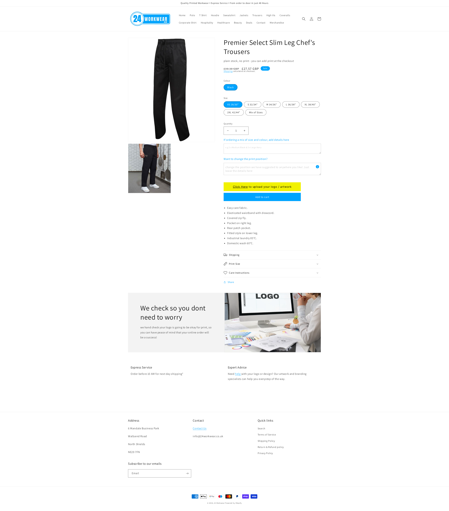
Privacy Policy (265, 453)
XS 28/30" (233, 104)
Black (230, 87)
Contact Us (199, 428)
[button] (304, 19)
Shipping (228, 71)
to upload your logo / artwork (262, 186)
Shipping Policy (266, 440)
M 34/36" (271, 104)
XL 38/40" (310, 104)
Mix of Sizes (256, 112)
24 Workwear (219, 503)
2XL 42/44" (233, 112)
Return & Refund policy (271, 447)
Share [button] (231, 282)
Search (261, 428)
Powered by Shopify (233, 503)
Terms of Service (267, 434)
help (238, 374)
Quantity (228, 123)
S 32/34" (253, 104)
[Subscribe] (187, 473)
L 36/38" (291, 104)
